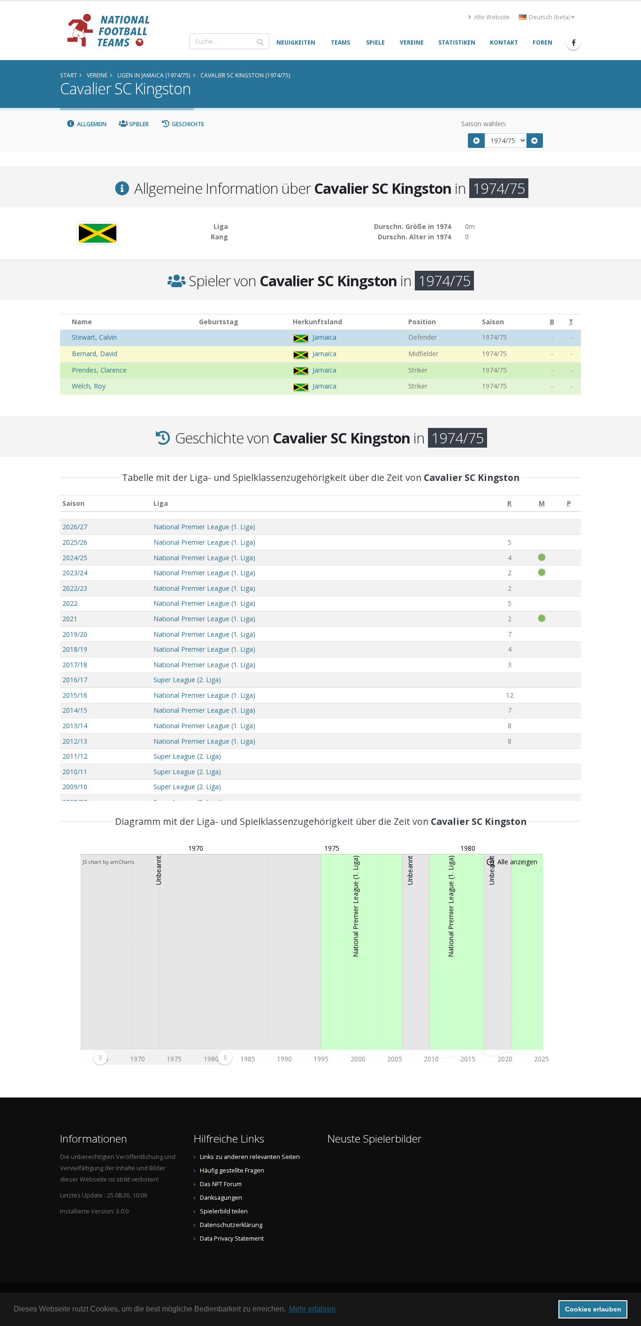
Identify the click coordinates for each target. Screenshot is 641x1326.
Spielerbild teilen (224, 1211)
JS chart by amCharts (108, 861)
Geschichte (187, 124)
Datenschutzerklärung (231, 1225)
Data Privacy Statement (232, 1238)
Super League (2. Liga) (187, 679)
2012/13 (74, 741)
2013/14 (74, 725)
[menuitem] (162, 1058)
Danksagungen (221, 1198)
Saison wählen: (483, 123)
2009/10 (74, 786)
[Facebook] (573, 43)
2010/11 (74, 771)
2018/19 (74, 649)
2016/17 (74, 679)
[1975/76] (535, 140)
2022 (69, 603)
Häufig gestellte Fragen (232, 1170)
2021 (69, 618)
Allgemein (91, 124)
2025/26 (74, 542)
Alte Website (491, 17)
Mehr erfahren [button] (312, 1309)
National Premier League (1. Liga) (204, 526)
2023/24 (74, 572)
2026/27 (74, 526)
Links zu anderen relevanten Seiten (250, 1157)
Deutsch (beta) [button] (549, 17)
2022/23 (74, 588)
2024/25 (74, 557)
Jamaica (324, 337)
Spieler (138, 124)
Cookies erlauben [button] (593, 1309)
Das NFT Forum (221, 1184)
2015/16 (74, 695)
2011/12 (74, 756)
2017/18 (74, 664)
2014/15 (74, 710)
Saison (73, 503)
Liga (160, 503)
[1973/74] (476, 140)
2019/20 (74, 634)
